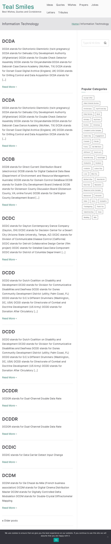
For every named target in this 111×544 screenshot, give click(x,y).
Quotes (60, 4)
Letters (51, 12)
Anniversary (88, 108)
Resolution (98, 185)
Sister (85, 201)
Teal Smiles (18, 6)
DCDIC (9, 447)
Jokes (94, 4)
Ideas (50, 4)
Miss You (94, 174)
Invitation (87, 168)
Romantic (98, 195)
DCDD (8, 272)
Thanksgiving (88, 206)
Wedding (86, 217)
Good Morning (88, 157)
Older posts (11, 520)
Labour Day (98, 168)
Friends (96, 141)
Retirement (87, 195)
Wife (95, 217)
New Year (87, 185)
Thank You (100, 206)
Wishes (72, 4)
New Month (101, 179)
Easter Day (87, 136)
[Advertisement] (96, 66)
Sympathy (103, 201)
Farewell (86, 141)
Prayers (83, 4)
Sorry (93, 201)
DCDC (8, 218)
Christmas (96, 125)
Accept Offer (88, 98)
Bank (98, 114)
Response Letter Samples (92, 190)
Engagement (99, 136)
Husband (98, 163)
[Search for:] (95, 43)
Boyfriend (97, 119)
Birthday (86, 119)
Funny (86, 146)
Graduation (87, 163)
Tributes (63, 12)
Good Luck (97, 152)
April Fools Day (101, 108)
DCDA (8, 41)
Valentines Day (89, 212)
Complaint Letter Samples (92, 130)
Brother (86, 125)
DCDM (9, 475)
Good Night (101, 157)
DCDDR (10, 390)
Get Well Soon (96, 146)
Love (85, 174)
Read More (8, 86)
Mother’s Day (88, 179)
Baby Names (88, 114)
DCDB (8, 159)
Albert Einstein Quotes (91, 103)
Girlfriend (87, 152)
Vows (100, 212)
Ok (56, 540)
